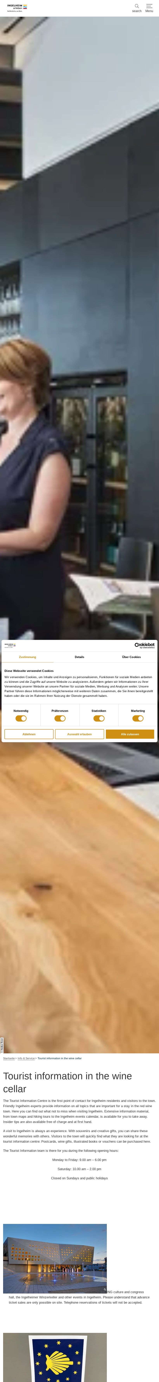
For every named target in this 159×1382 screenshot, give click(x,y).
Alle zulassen (130, 734)
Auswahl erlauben (79, 734)
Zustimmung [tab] (27, 657)
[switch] (60, 718)
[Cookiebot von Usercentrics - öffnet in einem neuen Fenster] (138, 646)
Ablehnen (28, 734)
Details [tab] (79, 657)
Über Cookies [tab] (131, 657)
